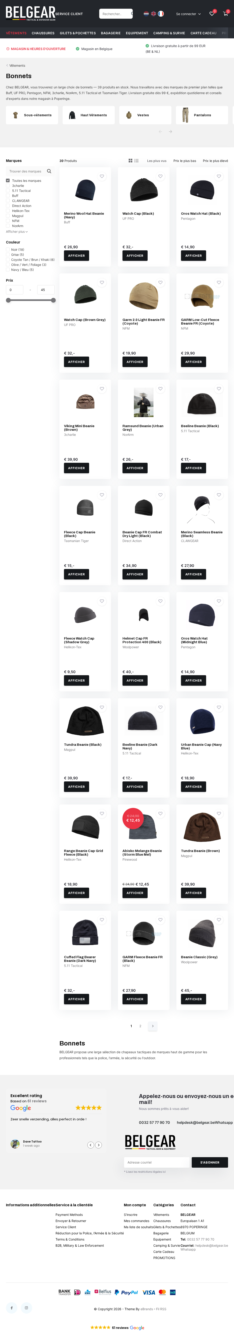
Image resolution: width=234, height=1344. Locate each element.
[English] (153, 13)
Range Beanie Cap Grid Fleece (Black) (83, 852)
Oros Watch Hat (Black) (201, 213)
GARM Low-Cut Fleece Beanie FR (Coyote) (200, 321)
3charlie (17, 186)
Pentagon (188, 218)
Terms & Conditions (70, 1239)
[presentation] (160, 132)
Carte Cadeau (204, 33)
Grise (17, 255)
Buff (14, 196)
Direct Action (21, 206)
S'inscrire (130, 1215)
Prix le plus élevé (215, 161)
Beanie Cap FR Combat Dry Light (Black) (142, 534)
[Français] (160, 13)
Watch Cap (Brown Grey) (85, 320)
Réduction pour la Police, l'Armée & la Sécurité (90, 1233)
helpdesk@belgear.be (196, 1122)
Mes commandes (136, 1221)
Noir (17, 249)
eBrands (147, 1309)
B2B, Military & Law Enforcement (80, 1245)
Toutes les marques (26, 181)
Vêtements (16, 33)
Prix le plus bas (184, 161)
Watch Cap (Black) (138, 213)
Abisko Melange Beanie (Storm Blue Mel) (142, 852)
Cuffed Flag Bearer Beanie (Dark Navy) (80, 959)
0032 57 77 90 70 (154, 1122)
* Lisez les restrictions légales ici (145, 1171)
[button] (98, 1145)
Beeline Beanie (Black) (200, 426)
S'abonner (210, 1162)
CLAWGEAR (20, 201)
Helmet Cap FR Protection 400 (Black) (141, 640)
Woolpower (130, 647)
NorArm (17, 226)
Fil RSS (161, 1309)
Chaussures (43, 33)
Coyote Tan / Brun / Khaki (33, 260)
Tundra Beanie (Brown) (200, 851)
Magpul (17, 216)
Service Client (66, 1227)
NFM (15, 221)
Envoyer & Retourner (71, 1221)
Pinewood (129, 859)
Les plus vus (157, 161)
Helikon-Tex (20, 211)
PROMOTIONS (164, 1258)
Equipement (137, 33)
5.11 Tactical (21, 191)
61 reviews (37, 1101)
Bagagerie (111, 33)
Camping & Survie (169, 33)
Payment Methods (69, 1215)
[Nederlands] (146, 13)
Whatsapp (224, 1122)
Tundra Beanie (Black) (82, 744)
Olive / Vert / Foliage (28, 265)
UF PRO (128, 218)
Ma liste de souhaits (138, 1227)
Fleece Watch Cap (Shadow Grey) (79, 640)
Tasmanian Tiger (76, 541)
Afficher (76, 255)
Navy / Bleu (22, 270)
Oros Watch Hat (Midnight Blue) (194, 640)
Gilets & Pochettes (78, 33)
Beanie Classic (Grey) (199, 957)
